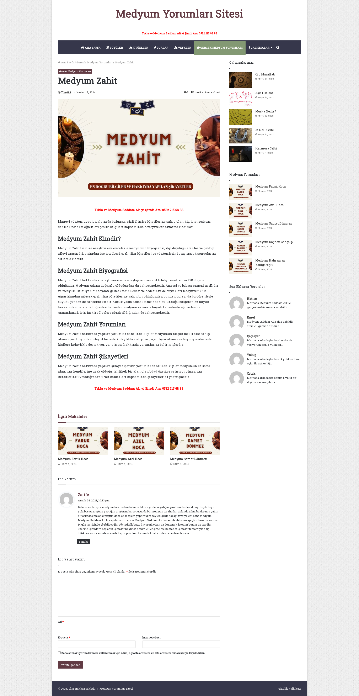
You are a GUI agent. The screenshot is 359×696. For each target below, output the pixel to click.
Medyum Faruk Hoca (73, 459)
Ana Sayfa (67, 62)
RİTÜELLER (140, 47)
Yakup (251, 355)
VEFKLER (184, 47)
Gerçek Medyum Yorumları (94, 62)
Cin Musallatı (265, 74)
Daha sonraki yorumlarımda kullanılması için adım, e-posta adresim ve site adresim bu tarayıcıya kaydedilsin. (133, 653)
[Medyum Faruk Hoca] (83, 441)
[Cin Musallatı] (240, 80)
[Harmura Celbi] (240, 154)
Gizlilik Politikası (289, 688)
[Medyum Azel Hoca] (139, 441)
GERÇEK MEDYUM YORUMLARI (221, 47)
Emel (251, 317)
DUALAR (162, 47)
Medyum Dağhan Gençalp (274, 242)
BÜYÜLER (116, 47)
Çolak (251, 373)
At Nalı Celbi (264, 130)
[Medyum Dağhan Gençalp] (240, 247)
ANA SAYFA (92, 47)
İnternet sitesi (151, 637)
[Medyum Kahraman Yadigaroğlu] (240, 266)
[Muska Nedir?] (240, 117)
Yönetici (66, 92)
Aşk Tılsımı (264, 93)
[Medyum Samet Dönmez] (195, 441)
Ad (61, 622)
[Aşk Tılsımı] (240, 98)
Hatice (252, 299)
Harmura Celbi (266, 148)
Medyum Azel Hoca (128, 459)
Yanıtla (83, 541)
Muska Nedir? (265, 111)
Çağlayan (254, 336)
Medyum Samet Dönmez (188, 459)
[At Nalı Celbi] (240, 135)
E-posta (64, 637)
